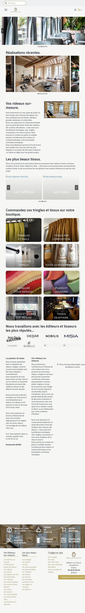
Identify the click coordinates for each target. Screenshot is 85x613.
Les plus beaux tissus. (23, 159)
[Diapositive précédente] (2, 30)
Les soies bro (27, 569)
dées (34, 569)
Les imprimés (27, 579)
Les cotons (26, 562)
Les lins (25, 565)
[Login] (75, 10)
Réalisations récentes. (23, 52)
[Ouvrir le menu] (6, 10)
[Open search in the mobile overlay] (14, 3)
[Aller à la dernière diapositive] (8, 73)
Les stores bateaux (11, 582)
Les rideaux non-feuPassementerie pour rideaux (11, 576)
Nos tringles (52, 557)
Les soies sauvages (29, 567)
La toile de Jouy (28, 582)
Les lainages (26, 560)
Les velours (26, 577)
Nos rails (51, 560)
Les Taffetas (27, 572)
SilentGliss (52, 567)
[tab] (38, 46)
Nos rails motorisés (55, 565)
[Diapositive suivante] (82, 30)
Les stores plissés (10, 594)
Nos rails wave (53, 562)
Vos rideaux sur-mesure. (19, 105)
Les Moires (26, 574)
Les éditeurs (26, 589)
